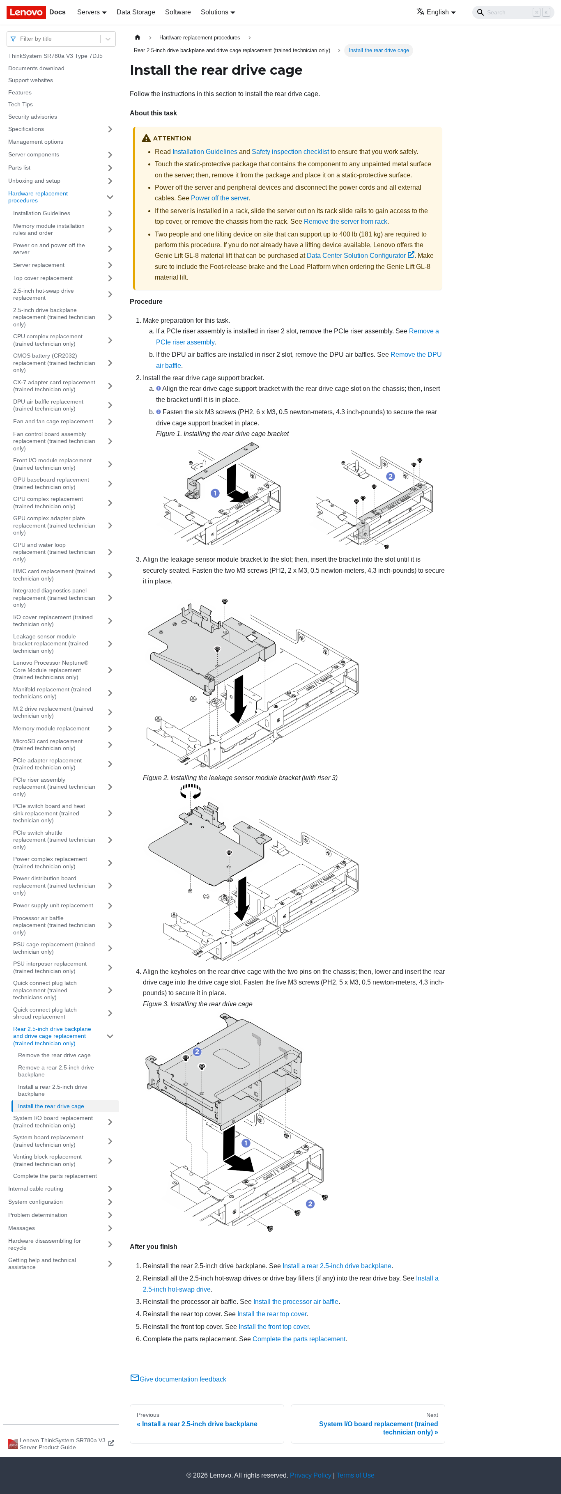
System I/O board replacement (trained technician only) (53, 1122)
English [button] (438, 12)
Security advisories (32, 116)
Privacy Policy (310, 1475)
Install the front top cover (274, 1326)
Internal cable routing (35, 1188)
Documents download (36, 68)
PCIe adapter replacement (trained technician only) (47, 764)
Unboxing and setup (34, 180)
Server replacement (38, 265)
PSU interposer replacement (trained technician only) (50, 967)
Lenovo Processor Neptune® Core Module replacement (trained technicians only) (50, 669)
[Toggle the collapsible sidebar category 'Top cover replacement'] (110, 278)
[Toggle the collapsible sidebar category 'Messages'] (110, 1228)
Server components (33, 154)
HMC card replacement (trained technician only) (54, 575)
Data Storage (136, 12)
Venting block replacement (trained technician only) (47, 1160)
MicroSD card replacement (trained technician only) (48, 745)
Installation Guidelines (41, 213)
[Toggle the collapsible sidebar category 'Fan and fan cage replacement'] (110, 421)
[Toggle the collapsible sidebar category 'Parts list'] (110, 167)
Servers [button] (88, 12)
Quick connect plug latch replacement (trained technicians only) (45, 990)
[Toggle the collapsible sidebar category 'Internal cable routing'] (110, 1189)
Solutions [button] (214, 12)
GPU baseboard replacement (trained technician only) (51, 483)
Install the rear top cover (271, 1313)
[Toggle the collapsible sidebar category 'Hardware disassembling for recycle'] (110, 1244)
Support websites (30, 80)
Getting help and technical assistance (42, 1264)
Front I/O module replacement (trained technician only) (52, 464)
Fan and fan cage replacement (53, 421)
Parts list (19, 167)
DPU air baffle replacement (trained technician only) (48, 405)
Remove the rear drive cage (54, 1055)
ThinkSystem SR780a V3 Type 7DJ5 (55, 56)
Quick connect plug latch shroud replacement (45, 1013)
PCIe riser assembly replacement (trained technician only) (54, 786)
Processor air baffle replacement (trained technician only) (54, 925)
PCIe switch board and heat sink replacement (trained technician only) (49, 813)
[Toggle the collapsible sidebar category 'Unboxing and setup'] (110, 181)
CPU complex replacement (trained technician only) (48, 340)
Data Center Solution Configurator (356, 255)
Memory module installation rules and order (49, 229)
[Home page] (137, 37)
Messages (21, 1228)
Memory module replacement (51, 728)
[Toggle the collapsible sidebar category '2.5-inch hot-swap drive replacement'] (110, 294)
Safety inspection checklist (290, 151)
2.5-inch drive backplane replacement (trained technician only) (54, 317)
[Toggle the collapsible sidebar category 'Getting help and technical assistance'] (110, 1264)
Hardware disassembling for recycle (44, 1244)
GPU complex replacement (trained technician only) (48, 502)
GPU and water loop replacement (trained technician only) (54, 552)
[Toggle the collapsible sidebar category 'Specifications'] (110, 129)
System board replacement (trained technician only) (48, 1141)
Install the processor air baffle (295, 1301)
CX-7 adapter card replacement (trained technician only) (54, 386)
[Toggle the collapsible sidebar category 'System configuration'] (110, 1202)
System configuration (35, 1201)
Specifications (26, 129)
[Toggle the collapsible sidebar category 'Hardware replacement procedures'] (110, 197)
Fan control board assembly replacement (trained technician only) (54, 441)
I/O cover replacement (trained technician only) (53, 621)
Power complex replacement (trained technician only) (50, 863)
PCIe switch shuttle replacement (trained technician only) (54, 839)
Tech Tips (20, 104)
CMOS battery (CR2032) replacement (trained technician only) (54, 362)
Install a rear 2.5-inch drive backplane (52, 1090)
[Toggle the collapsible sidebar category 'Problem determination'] (110, 1215)
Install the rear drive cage (51, 1106)
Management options (35, 141)
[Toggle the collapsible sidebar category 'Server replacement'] (110, 265)
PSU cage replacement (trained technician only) (54, 948)
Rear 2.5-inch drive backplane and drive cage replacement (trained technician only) (52, 1036)
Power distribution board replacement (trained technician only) (54, 885)
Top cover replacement (43, 278)
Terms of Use (355, 1475)
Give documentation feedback (183, 1379)
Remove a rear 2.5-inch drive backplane (56, 1071)
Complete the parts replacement (55, 1176)
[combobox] (21, 39)
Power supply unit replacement (53, 905)
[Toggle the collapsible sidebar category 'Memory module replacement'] (110, 728)
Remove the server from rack (345, 221)
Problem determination (37, 1215)
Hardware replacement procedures (38, 197)
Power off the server (219, 198)
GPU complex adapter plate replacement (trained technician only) (54, 525)
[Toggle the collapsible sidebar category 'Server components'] (110, 154)
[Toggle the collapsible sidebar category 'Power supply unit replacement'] (110, 905)
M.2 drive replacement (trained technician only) (53, 712)
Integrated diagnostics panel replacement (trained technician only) (54, 597)
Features (20, 92)
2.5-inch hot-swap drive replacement (43, 294)
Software (178, 12)
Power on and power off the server (49, 249)
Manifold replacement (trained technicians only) (52, 693)
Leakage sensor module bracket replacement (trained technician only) (50, 643)
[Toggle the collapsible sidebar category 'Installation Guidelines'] (110, 213)
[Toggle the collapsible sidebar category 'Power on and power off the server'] (110, 249)
